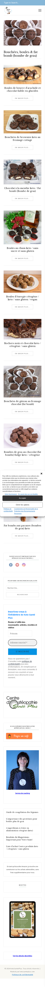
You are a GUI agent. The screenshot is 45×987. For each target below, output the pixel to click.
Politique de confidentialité (22, 974)
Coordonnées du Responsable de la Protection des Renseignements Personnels (26, 511)
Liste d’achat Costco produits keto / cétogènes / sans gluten (22, 847)
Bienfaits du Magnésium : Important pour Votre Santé (19, 838)
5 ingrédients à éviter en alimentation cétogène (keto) (19, 829)
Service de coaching (22, 793)
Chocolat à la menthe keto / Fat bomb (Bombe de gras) (22, 189)
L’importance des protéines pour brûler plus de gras (21, 820)
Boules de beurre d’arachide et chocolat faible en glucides (22, 89)
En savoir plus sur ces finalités (28, 494)
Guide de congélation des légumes (22, 812)
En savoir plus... (22, 98)
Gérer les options (22, 505)
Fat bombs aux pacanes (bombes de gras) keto (22, 527)
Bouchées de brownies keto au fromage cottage (22, 138)
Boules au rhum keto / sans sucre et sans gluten (22, 249)
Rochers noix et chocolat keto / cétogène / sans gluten (22, 345)
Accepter (22, 498)
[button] (41, 473)
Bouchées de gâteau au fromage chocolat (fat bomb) (22, 403)
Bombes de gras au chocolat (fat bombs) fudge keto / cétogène (22, 453)
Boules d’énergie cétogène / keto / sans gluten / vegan (22, 298)
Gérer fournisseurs (11, 494)
